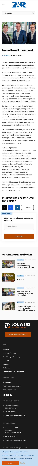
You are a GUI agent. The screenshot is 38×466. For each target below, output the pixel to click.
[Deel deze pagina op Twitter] (4, 207)
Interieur (6, 360)
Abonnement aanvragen (12, 386)
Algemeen (6, 56)
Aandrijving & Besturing (11, 357)
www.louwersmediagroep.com (16, 448)
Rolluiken (6, 368)
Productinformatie (9, 353)
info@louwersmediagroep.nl (15, 416)
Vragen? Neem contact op (17, 334)
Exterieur (6, 364)
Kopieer (27, 207)
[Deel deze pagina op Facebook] (10, 207)
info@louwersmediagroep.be (15, 440)
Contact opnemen (9, 390)
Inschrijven (19, 236)
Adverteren (7, 382)
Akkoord (10, 463)
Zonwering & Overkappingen (13, 372)
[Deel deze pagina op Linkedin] (17, 207)
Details (22, 463)
